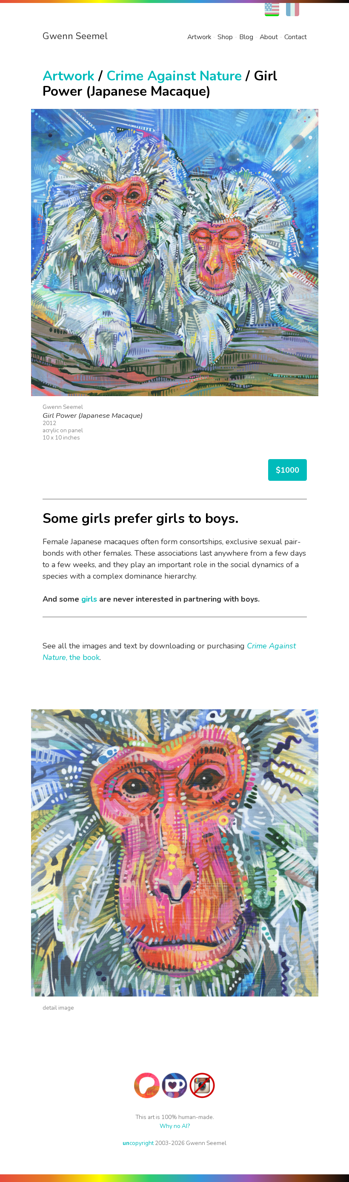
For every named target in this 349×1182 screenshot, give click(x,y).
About (269, 37)
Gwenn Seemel (75, 36)
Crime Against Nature (174, 76)
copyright (138, 1143)
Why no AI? (175, 1126)
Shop (225, 37)
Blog (246, 37)
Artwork (199, 37)
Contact (295, 37)
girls (89, 599)
